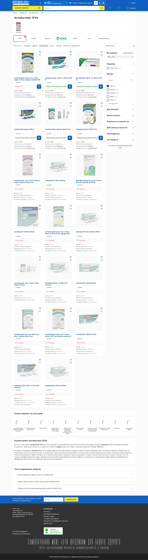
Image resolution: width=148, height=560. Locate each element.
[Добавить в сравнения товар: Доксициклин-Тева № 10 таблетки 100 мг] (101, 55)
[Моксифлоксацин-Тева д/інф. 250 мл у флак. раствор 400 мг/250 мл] (89, 165)
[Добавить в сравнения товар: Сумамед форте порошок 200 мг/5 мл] (70, 106)
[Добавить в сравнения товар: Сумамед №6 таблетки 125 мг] (101, 311)
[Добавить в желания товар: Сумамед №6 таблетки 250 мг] (101, 257)
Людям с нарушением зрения (82, 3)
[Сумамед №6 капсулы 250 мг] (27, 114)
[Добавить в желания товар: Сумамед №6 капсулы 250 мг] (40, 103)
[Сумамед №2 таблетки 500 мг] (27, 216)
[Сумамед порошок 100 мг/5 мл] (89, 114)
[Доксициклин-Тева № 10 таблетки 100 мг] (89, 63)
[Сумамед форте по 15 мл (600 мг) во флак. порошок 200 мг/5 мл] (27, 319)
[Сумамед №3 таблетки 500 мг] (58, 165)
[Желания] (118, 8)
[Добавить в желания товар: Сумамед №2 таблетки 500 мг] (40, 206)
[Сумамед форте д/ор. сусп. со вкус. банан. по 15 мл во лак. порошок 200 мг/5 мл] (58, 216)
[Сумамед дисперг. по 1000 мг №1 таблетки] (58, 268)
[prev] (128, 414)
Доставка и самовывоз (51, 514)
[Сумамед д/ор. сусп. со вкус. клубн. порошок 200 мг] (27, 268)
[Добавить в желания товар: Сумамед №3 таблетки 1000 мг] (70, 359)
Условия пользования (51, 518)
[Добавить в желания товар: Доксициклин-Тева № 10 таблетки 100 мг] (101, 52)
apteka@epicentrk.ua (18, 516)
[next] (133, 414)
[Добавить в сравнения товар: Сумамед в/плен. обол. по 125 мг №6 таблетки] (40, 362)
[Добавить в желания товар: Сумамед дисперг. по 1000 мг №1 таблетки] (70, 257)
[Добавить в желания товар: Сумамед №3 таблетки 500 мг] (70, 154)
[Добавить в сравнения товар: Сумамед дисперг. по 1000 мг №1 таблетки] (70, 260)
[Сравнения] (109, 8)
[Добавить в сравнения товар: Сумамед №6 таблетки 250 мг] (101, 260)
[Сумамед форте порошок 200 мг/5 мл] (58, 114)
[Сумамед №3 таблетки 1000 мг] (58, 370)
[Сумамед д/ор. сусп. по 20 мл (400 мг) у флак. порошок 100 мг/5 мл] (27, 165)
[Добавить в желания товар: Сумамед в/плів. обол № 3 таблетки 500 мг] (70, 52)
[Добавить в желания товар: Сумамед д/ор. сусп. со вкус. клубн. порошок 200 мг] (40, 257)
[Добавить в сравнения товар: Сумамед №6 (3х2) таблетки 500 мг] (101, 209)
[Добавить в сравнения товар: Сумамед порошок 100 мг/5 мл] (101, 106)
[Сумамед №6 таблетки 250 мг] (89, 268)
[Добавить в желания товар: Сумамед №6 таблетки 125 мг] (101, 308)
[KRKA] (61, 38)
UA (40, 3)
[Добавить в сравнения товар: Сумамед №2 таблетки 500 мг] (40, 209)
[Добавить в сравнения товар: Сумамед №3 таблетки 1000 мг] (70, 362)
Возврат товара (49, 516)
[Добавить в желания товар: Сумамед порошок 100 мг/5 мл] (101, 103)
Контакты (47, 511)
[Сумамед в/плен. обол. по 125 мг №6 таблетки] (27, 370)
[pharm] (58, 531)
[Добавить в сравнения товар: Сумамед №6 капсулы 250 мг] (40, 106)
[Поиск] (102, 8)
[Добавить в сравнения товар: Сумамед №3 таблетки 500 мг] (70, 157)
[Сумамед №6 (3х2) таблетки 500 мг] (89, 216)
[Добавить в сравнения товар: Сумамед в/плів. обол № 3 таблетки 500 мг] (70, 55)
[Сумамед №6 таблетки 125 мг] (89, 319)
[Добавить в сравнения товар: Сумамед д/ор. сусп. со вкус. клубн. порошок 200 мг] (40, 260)
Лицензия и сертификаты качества (56, 521)
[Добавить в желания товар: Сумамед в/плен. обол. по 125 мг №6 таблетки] (40, 359)
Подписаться (71, 499)
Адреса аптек (48, 523)
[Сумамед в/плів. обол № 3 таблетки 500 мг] (58, 63)
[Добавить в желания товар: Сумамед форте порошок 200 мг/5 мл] (70, 103)
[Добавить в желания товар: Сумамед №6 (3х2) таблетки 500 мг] (101, 206)
